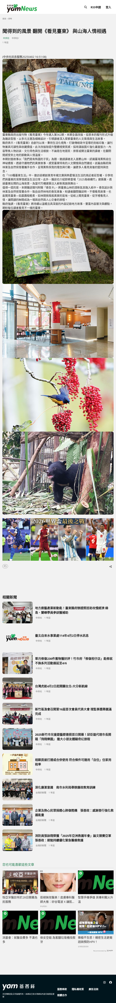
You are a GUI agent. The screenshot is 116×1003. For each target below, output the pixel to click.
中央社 (6, 38)
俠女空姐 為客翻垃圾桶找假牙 (57, 940)
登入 (108, 7)
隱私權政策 (78, 989)
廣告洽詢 (93, 989)
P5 (5, 566)
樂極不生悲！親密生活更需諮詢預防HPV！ (95, 940)
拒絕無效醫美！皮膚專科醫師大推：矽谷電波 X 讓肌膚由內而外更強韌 (57, 899)
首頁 (4, 18)
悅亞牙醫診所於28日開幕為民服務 (19, 899)
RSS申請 (96, 7)
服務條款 (62, 989)
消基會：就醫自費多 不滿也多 (20, 940)
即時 (10, 18)
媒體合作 (62, 995)
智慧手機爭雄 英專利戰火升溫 (95, 899)
